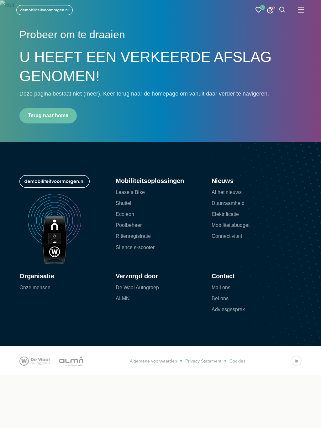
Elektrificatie (225, 214)
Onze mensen (34, 287)
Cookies (237, 360)
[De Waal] (34, 361)
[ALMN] (71, 361)
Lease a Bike (130, 192)
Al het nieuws (227, 192)
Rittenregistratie (133, 236)
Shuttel (123, 203)
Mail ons (221, 287)
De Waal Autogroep (137, 287)
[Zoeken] (282, 10)
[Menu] (301, 10)
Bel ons (220, 298)
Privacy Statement (203, 360)
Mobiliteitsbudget (231, 225)
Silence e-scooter (135, 247)
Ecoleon (125, 214)
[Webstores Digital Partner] (44, 10)
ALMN (123, 298)
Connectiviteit (227, 236)
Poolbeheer (129, 225)
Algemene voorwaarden (153, 360)
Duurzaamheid (228, 203)
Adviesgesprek (228, 309)
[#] (297, 361)
